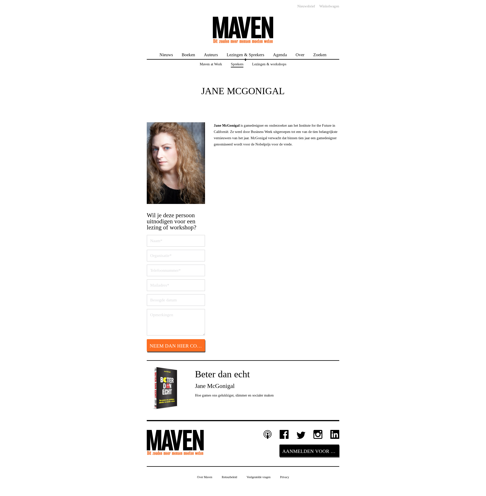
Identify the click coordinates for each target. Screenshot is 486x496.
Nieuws (166, 54)
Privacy (284, 477)
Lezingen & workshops (269, 64)
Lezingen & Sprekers (245, 54)
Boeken (188, 54)
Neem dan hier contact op (177, 346)
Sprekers (237, 64)
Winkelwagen (329, 6)
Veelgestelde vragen (259, 477)
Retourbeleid (229, 477)
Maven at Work (211, 64)
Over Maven (204, 477)
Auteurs (211, 54)
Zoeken (320, 54)
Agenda (280, 54)
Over (300, 54)
